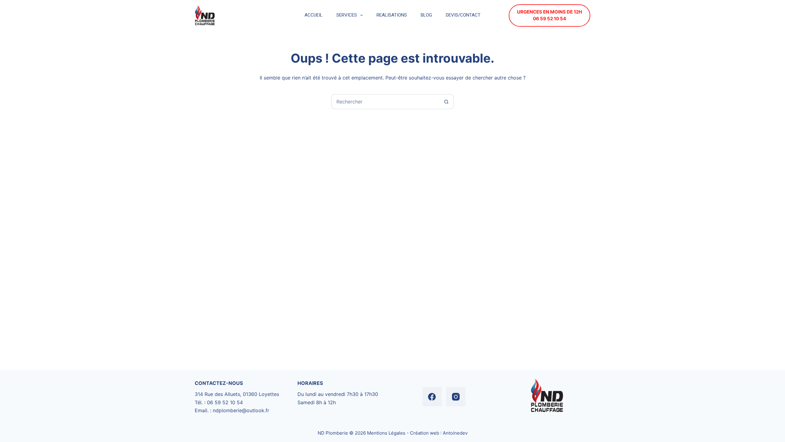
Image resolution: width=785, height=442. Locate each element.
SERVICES (346, 15)
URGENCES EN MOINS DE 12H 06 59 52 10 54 (549, 15)
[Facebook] (432, 396)
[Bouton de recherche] (446, 102)
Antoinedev (455, 433)
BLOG (426, 15)
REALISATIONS (392, 15)
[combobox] (385, 101)
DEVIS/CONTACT (463, 15)
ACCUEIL (313, 15)
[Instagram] (455, 396)
